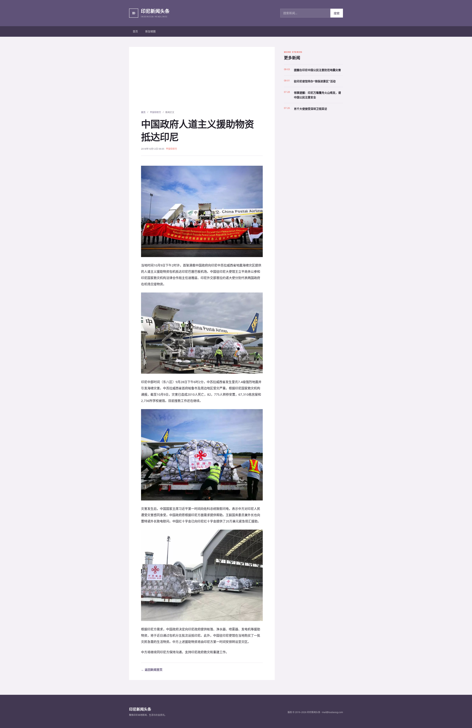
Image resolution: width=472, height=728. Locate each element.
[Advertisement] (202, 83)
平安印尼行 (155, 112)
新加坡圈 (150, 31)
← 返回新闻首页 (151, 670)
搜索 (337, 13)
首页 (135, 31)
